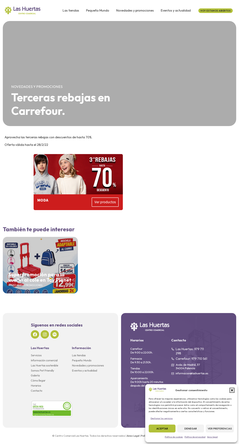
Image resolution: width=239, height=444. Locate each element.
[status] (215, 10)
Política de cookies (174, 437)
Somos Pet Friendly (42, 370)
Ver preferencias (220, 428)
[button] (232, 390)
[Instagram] (45, 334)
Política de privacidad (195, 437)
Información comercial (44, 360)
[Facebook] (35, 334)
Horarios (36, 385)
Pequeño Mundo (97, 10)
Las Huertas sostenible (44, 365)
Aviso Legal (133, 435)
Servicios (36, 355)
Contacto (36, 390)
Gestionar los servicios (161, 418)
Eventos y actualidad (176, 10)
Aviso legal (212, 437)
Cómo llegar (38, 380)
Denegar (190, 428)
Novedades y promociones (135, 10)
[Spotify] (54, 334)
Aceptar (162, 428)
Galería (35, 375)
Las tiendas (71, 10)
